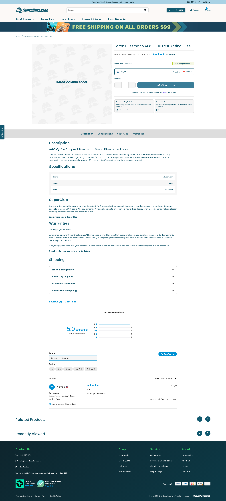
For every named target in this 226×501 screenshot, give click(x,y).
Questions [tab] (70, 302)
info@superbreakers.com (30, 461)
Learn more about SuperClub (63, 217)
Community (187, 455)
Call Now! (206, 2)
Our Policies (155, 455)
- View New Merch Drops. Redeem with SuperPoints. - (113, 2)
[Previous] (199, 419)
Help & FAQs (156, 471)
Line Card (186, 471)
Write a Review (169, 354)
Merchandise (125, 471)
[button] (164, 54)
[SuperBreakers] (32, 10)
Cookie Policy (55, 496)
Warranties (138, 133)
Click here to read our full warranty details (69, 251)
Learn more (163, 110)
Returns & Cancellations (161, 460)
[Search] (145, 10)
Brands (185, 466)
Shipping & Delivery (159, 466)
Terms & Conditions (24, 496)
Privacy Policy (40, 496)
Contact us (24, 467)
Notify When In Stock (166, 85)
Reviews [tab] (55, 302)
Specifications (105, 133)
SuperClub (122, 133)
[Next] (207, 419)
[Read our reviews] (49, 483)
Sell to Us (123, 466)
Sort (157, 378)
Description (87, 133)
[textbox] (73, 358)
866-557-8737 (26, 455)
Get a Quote (124, 460)
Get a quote (124, 110)
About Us (186, 460)
